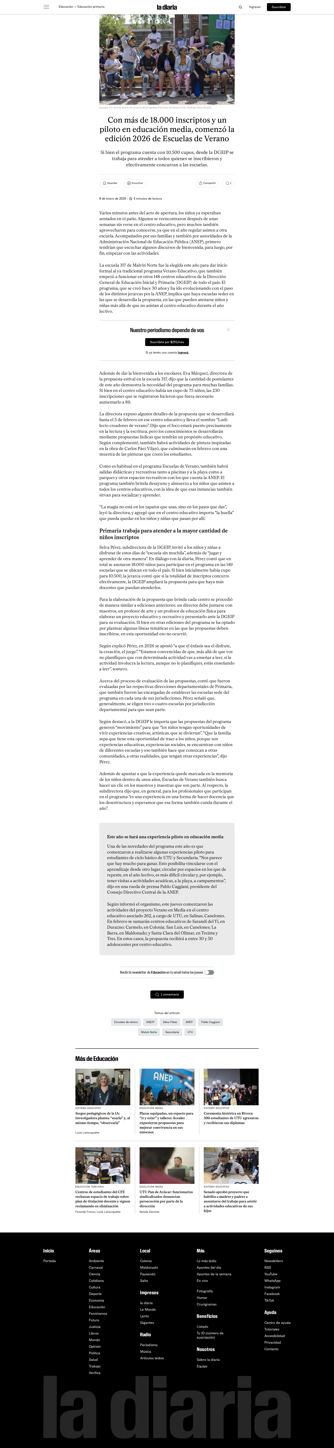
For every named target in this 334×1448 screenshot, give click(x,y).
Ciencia (94, 1274)
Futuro (94, 1320)
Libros (94, 1333)
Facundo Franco (85, 1212)
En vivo (202, 1281)
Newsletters (273, 1261)
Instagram (272, 1287)
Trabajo (95, 1366)
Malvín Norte (149, 1032)
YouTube (270, 1274)
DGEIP (150, 1022)
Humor (202, 1298)
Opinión (95, 1346)
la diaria (146, 1303)
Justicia (95, 1327)
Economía (96, 1300)
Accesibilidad (274, 1336)
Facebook (272, 1294)
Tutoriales (271, 1329)
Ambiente (96, 1261)
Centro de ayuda (277, 1323)
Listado (202, 1326)
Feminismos (98, 1313)
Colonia (146, 1261)
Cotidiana (96, 1281)
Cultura (94, 1287)
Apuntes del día (209, 1267)
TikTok (269, 1300)
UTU (190, 1032)
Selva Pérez (170, 1022)
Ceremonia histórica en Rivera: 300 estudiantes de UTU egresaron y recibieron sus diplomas (231, 1118)
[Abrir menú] (46, 7)
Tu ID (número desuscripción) (210, 1335)
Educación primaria (91, 7)
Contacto (271, 1349)
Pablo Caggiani (210, 1022)
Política (94, 1353)
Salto (144, 1281)
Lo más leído (206, 1261)
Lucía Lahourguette (87, 1132)
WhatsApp (272, 1281)
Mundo (94, 1340)
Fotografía (205, 1291)
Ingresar (255, 7)
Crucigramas (206, 1304)
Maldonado (149, 1267)
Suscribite (279, 7)
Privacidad (272, 1342)
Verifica (95, 1373)
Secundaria (172, 1032)
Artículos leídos (152, 1358)
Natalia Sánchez (149, 1212)
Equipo (202, 1366)
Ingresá (183, 352)
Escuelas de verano (126, 1022)
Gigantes (147, 1323)
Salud (93, 1360)
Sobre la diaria (208, 1360)
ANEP (189, 1022)
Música (145, 1351)
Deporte (95, 1294)
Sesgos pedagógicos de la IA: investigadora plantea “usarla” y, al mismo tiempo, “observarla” (102, 1118)
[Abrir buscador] (240, 7)
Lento (144, 1316)
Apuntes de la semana (214, 1274)
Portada (49, 1261)
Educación (66, 7)
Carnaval (96, 1267)
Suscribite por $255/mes (167, 342)
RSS (267, 1267)
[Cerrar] (228, 330)
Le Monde (148, 1309)
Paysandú (147, 1274)
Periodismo (149, 1345)
